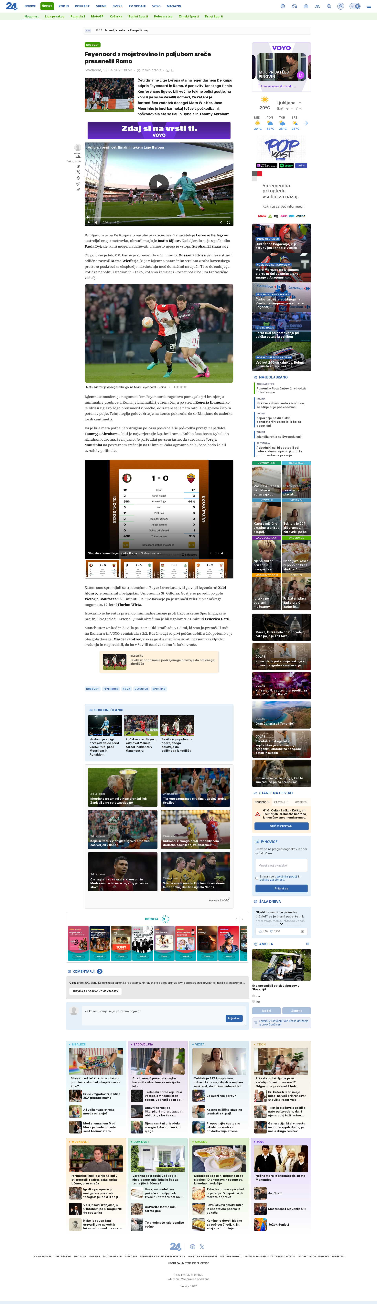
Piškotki (131, 1256)
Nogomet (32, 16)
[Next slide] (227, 553)
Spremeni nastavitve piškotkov (162, 1256)
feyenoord (111, 689)
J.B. (78, 156)
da (258, 996)
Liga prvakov (54, 16)
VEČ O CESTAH (281, 826)
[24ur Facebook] (192, 1247)
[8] (185, 943)
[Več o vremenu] (305, 123)
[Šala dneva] (301, 931)
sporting (159, 689)
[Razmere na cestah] (317, 6)
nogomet (92, 689)
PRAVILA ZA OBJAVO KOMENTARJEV (95, 991)
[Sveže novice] (88, 30)
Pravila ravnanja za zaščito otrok (269, 1256)
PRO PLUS (80, 1256)
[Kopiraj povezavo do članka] (78, 190)
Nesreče (262, 802)
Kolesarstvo (163, 16)
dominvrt (141, 1141)
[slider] (159, 217)
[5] (121, 943)
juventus (141, 689)
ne (258, 1002)
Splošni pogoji (230, 1256)
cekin (261, 1044)
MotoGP (97, 16)
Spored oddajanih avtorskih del (321, 1256)
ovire (301, 802)
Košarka (116, 16)
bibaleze (79, 1044)
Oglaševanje (42, 1256)
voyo (260, 1141)
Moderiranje (112, 1256)
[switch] (355, 6)
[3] (78, 943)
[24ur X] (202, 1247)
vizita (199, 1044)
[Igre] (294, 6)
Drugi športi (214, 16)
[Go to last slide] (211, 553)
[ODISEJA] (157, 919)
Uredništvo (63, 1256)
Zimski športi (189, 16)
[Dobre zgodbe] (283, 6)
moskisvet (80, 1141)
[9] (207, 943)
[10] (228, 943)
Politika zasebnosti (202, 1256)
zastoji (281, 802)
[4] (99, 943)
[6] (142, 943)
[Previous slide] (236, 919)
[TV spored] (306, 6)
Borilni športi (138, 16)
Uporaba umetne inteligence (188, 1263)
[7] (164, 943)
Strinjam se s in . (280, 878)
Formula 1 (78, 16)
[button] (103, 568)
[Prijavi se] (340, 6)
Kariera (94, 1256)
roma (126, 689)
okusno (201, 1141)
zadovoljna (143, 1044)
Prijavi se (233, 1018)
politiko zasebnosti (272, 879)
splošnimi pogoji (287, 876)
